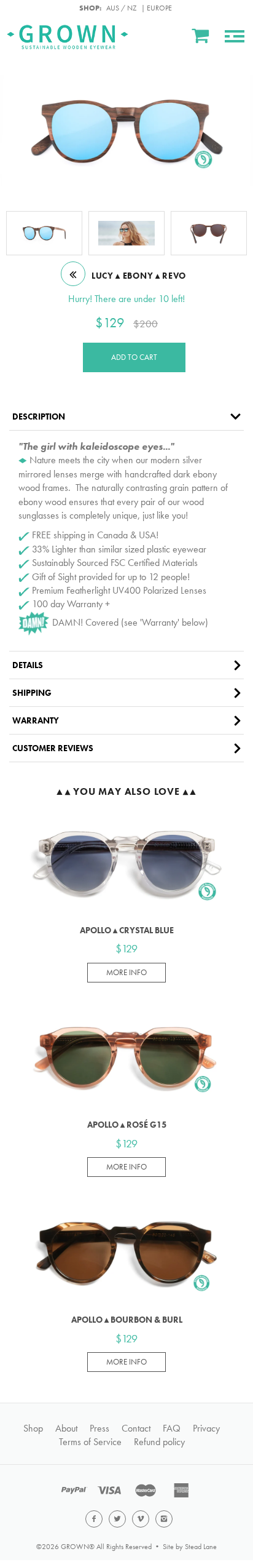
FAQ (172, 1428)
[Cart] (204, 38)
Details (27, 665)
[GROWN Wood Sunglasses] (67, 35)
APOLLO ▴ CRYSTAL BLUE (127, 930)
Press (99, 1428)
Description (38, 416)
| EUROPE (156, 8)
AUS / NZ (121, 8)
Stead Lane (201, 1547)
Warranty (35, 720)
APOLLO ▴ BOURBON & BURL (126, 1319)
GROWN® (78, 1547)
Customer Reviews (52, 748)
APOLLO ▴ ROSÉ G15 (126, 1124)
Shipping (32, 692)
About (66, 1428)
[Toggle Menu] (234, 36)
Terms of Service (90, 1441)
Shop (33, 1428)
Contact (136, 1428)
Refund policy (159, 1441)
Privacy (206, 1428)
